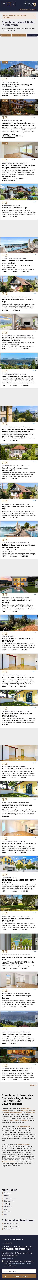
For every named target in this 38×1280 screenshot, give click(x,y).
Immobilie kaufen (24, 1127)
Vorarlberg (7, 1212)
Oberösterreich (9, 1201)
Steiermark (7, 1206)
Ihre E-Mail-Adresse (7, 1268)
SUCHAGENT (6, 35)
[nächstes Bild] (36, 69)
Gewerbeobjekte (16, 1112)
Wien (5, 1214)
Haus (33, 1111)
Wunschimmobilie (8, 1162)
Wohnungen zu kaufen (11, 1226)
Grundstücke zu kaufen (12, 1229)
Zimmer (7, 1112)
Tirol (5, 1209)
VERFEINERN (32, 35)
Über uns (8, 1243)
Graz (16, 1120)
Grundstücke (30, 1112)
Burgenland (8, 1193)
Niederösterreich (9, 1198)
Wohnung (24, 1111)
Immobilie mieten (23, 1145)
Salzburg (7, 1204)
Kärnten (6, 1196)
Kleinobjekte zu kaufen (11, 1223)
